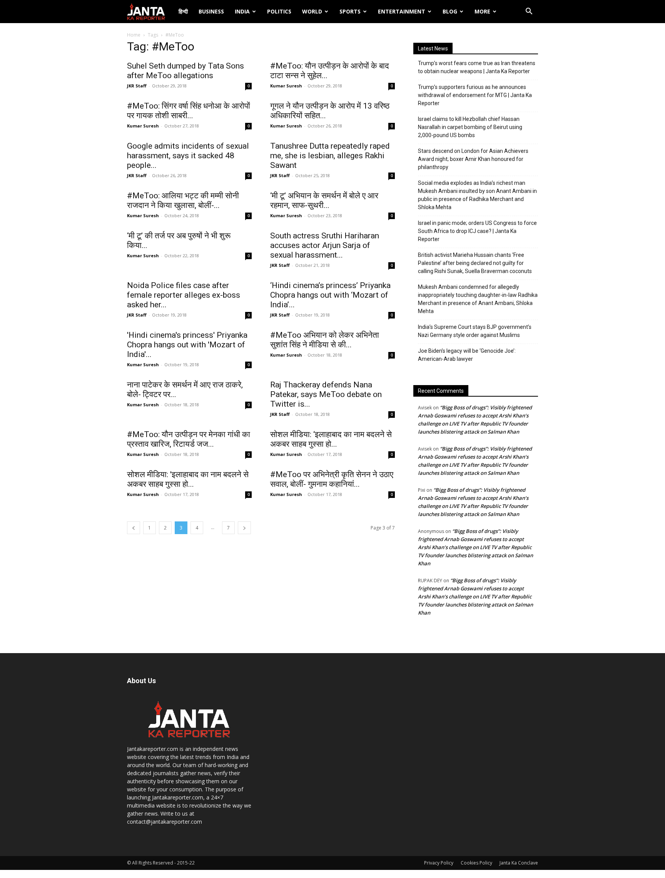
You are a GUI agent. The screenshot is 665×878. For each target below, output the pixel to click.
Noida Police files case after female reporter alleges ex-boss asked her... (183, 295)
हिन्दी (183, 11)
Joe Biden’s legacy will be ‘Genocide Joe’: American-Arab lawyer (467, 355)
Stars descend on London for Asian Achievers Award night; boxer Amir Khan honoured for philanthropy (473, 159)
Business (211, 11)
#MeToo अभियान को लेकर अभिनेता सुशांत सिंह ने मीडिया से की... (324, 339)
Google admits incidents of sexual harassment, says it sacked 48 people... (188, 155)
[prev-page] (133, 527)
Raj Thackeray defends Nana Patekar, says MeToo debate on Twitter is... (326, 394)
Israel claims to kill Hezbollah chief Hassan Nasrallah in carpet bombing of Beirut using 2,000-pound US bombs (470, 127)
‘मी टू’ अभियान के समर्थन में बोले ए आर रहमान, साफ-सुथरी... (324, 200)
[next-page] (244, 527)
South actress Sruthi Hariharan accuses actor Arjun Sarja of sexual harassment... (324, 245)
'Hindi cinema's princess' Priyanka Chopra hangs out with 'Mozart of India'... (187, 344)
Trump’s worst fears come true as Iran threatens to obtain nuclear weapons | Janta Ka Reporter (476, 67)
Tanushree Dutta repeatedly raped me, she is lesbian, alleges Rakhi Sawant (330, 155)
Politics (279, 11)
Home (133, 35)
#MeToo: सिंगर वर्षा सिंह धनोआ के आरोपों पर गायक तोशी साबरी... (188, 110)
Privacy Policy (438, 863)
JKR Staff (137, 86)
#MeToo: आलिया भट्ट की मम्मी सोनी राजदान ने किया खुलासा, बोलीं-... (183, 200)
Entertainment (401, 11)
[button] (529, 12)
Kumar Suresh (286, 86)
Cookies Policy (476, 863)
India (242, 11)
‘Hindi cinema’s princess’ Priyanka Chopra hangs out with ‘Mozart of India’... (330, 295)
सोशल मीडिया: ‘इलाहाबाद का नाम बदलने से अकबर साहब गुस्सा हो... (331, 439)
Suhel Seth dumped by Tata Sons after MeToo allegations (185, 70)
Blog (450, 11)
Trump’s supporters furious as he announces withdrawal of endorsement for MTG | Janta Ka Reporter (475, 95)
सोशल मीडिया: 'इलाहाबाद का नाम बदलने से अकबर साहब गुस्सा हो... (188, 479)
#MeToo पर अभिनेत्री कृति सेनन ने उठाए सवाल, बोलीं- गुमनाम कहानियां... (331, 479)
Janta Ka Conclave (519, 863)
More (482, 11)
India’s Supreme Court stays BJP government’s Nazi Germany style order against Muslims (474, 331)
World (312, 11)
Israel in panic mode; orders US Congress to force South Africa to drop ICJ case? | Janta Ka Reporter (477, 231)
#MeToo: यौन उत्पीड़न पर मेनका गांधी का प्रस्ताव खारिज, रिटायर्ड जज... (188, 439)
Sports (350, 11)
